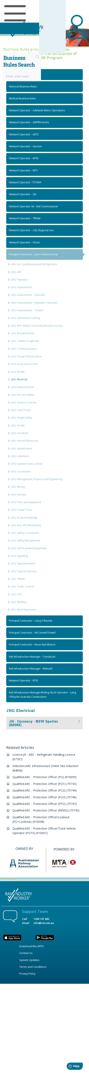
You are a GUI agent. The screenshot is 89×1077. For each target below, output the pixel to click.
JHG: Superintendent (23, 563)
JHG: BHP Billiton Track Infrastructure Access (37, 325)
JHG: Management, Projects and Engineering (37, 479)
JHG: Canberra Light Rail (25, 341)
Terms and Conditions (33, 967)
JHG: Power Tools (21, 510)
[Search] (38, 57)
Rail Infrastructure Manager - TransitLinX (32, 656)
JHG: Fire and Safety (22, 395)
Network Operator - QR (22, 194)
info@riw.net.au (44, 923)
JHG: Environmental (22, 387)
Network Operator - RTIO (23, 680)
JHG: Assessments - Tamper (27, 310)
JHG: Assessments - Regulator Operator (34, 302)
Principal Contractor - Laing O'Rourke (30, 620)
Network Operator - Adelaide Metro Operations (37, 110)
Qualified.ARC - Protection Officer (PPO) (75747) (44, 804)
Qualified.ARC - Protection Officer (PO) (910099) (44, 777)
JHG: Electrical (19, 379)
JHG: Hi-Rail (17, 425)
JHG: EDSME (18, 372)
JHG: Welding (18, 602)
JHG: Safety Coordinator (25, 533)
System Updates (29, 960)
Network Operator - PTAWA (25, 182)
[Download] (37, 553)
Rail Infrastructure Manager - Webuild (30, 668)
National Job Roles (19, 74)
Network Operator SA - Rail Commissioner (33, 206)
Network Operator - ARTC (24, 134)
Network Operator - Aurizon (25, 146)
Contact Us (25, 953)
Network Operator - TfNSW (24, 218)
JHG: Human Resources (24, 440)
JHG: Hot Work (19, 433)
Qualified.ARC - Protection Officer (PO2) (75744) (44, 790)
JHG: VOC (16, 594)
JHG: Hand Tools (21, 410)
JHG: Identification (21, 448)
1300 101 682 (41, 919)
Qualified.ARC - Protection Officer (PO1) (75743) (44, 784)
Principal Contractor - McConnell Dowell (32, 632)
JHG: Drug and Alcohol (24, 364)
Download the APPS (31, 946)
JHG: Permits (18, 494)
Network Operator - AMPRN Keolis (29, 122)
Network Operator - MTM (23, 158)
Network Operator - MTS (23, 170)
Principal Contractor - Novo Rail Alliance (32, 644)
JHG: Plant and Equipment (26, 502)
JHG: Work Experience (24, 609)
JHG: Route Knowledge (24, 517)
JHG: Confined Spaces (24, 348)
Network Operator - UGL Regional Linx (31, 230)
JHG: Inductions (20, 456)
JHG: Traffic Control (22, 586)
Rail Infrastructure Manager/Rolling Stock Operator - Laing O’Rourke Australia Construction (42, 694)
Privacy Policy (27, 973)
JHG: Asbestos (19, 279)
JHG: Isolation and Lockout (26, 463)
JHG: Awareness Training (25, 318)
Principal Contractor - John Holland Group (33, 254)
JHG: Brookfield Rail (22, 333)
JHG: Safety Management (25, 540)
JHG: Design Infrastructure (26, 356)
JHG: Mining (18, 487)
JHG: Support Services (24, 571)
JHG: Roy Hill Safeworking (26, 525)
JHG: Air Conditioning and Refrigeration (34, 264)
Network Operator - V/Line (24, 242)
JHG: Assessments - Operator (28, 295)
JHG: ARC (16, 272)
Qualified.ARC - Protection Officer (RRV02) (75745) (45, 810)
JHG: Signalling (19, 556)
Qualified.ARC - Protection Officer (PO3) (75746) (44, 797)
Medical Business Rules (22, 98)
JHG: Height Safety (21, 417)
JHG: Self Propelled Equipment (29, 548)
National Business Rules (23, 86)
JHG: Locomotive (21, 471)
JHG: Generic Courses (23, 402)
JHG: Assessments (21, 287)
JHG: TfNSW (18, 579)
